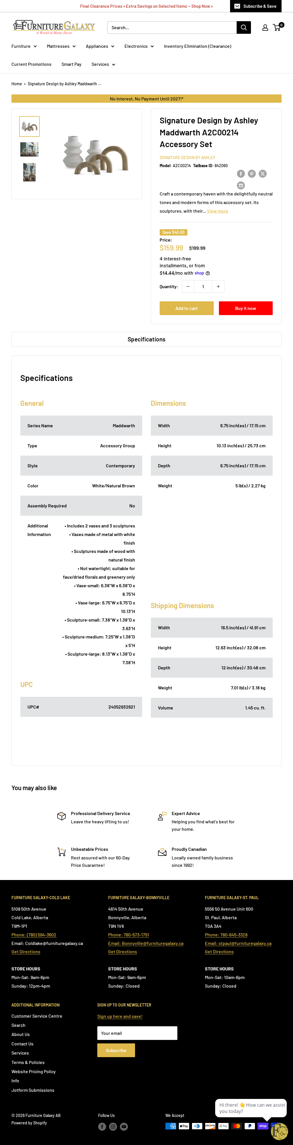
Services (100, 64)
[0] (276, 27)
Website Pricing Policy (33, 1071)
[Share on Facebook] (241, 173)
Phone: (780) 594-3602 (33, 934)
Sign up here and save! (119, 1016)
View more (217, 210)
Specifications (146, 339)
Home (16, 83)
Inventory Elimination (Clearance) (197, 46)
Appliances (97, 46)
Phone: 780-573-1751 (128, 934)
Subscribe (116, 1050)
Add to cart (186, 308)
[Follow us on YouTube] (124, 1127)
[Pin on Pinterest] (252, 173)
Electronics (136, 46)
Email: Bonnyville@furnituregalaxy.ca (145, 943)
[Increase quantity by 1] (218, 286)
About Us (20, 1034)
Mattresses (58, 46)
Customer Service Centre (36, 1016)
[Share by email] (241, 185)
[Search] (244, 27)
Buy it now (245, 308)
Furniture (21, 46)
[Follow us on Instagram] (113, 1127)
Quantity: (169, 286)
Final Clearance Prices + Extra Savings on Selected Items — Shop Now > (146, 6)
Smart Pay (72, 64)
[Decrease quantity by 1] (188, 286)
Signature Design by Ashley (187, 157)
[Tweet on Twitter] (263, 173)
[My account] (265, 27)
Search (18, 1025)
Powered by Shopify (29, 1122)
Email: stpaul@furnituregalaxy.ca (238, 943)
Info (15, 1080)
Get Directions (25, 951)
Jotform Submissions (32, 1090)
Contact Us (22, 1043)
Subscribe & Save (259, 6)
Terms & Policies (28, 1062)
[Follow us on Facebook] (102, 1127)
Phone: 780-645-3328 (226, 934)
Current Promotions (31, 64)
